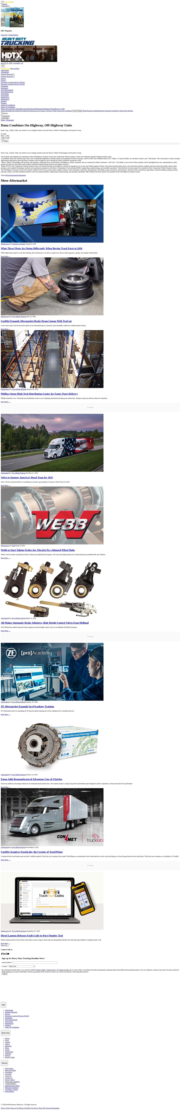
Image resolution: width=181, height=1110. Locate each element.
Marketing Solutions (104, 111)
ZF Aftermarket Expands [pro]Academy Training (27, 706)
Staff (13, 546)
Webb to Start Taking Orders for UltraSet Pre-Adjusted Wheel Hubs (38, 550)
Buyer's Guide (60, 109)
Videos (17, 109)
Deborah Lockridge (18, 244)
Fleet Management (7, 90)
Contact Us (43, 111)
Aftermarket (5, 70)
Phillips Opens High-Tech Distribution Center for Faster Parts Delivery (39, 393)
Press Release (128, 111)
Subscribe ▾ (5, 6)
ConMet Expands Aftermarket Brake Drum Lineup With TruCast (36, 321)
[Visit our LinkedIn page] (4, 954)
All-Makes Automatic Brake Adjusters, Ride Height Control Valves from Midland (45, 622)
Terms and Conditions (64, 111)
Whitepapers (39, 109)
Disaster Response (7, 74)
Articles (20, 2)
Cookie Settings (77, 111)
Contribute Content (117, 111)
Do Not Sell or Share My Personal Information (43, 1108)
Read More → (5, 256)
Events (33, 109)
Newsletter (23, 111)
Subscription (5, 111)
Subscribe (4, 35)
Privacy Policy (52, 111)
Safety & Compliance (8, 105)
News (15, 2)
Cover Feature (9, 2)
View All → (5, 945)
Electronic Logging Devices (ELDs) (13, 82)
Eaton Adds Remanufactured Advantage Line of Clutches (31, 779)
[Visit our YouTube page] (8, 954)
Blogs (28, 109)
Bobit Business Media (90, 111)
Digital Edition (13, 35)
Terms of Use (14, 1108)
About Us (37, 111)
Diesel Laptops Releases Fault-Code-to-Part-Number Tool (32, 935)
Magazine (23, 109)
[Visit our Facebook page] (2, 954)
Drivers (3, 79)
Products (4, 101)
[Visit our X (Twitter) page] (6, 954)
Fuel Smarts (5, 94)
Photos (3, 109)
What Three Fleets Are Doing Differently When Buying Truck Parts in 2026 (41, 248)
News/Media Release (19, 317)
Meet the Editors (14, 111)
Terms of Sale (23, 1108)
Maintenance (5, 97)
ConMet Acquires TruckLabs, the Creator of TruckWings (32, 851)
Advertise (30, 111)
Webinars (46, 109)
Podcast (52, 109)
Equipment (4, 86)
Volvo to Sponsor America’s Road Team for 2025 (27, 477)
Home (3, 120)
